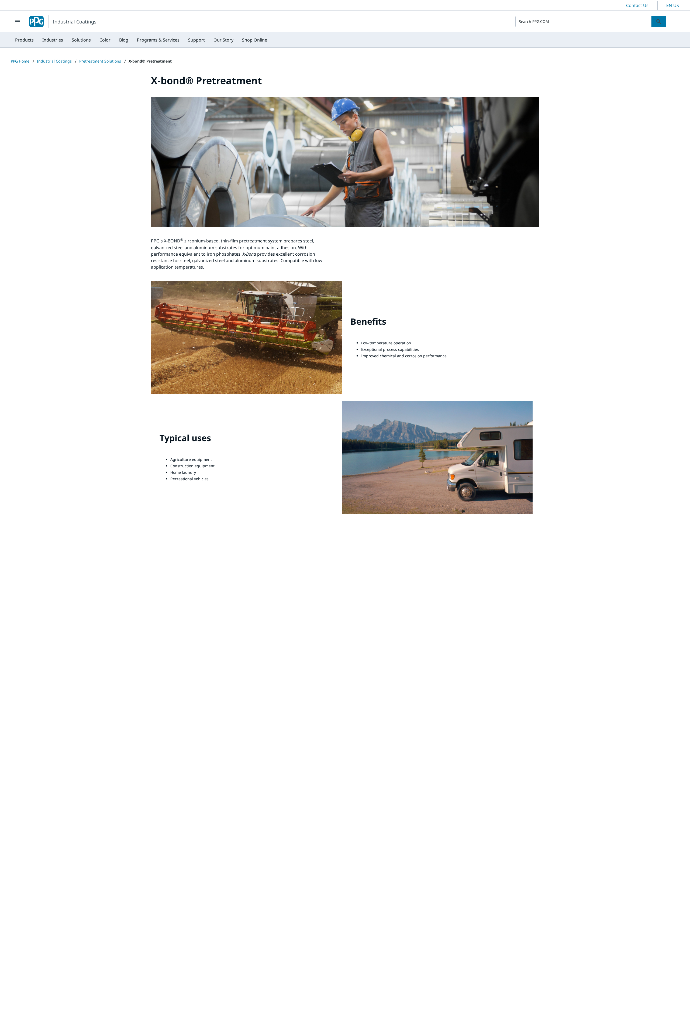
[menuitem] (24, 40)
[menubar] (141, 40)
